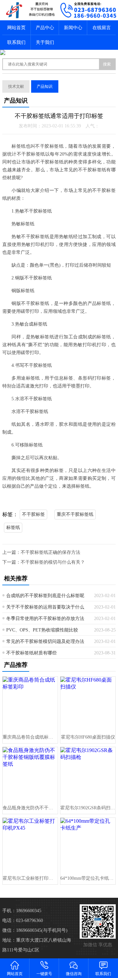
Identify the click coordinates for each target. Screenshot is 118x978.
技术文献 (16, 86)
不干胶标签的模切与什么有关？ (53, 562)
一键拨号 (44, 973)
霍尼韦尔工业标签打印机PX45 (30, 878)
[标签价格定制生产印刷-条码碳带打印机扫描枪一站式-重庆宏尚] (29, 10)
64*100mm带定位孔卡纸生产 (87, 878)
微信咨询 (74, 973)
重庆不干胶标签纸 (75, 514)
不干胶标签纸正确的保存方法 (50, 552)
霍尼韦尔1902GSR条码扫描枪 (87, 807)
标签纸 (13, 527)
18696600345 (28, 910)
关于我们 (45, 42)
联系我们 (16, 42)
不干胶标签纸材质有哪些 (31, 652)
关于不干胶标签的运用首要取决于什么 (45, 607)
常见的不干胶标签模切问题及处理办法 (45, 641)
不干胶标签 (33, 514)
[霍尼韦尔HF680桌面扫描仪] (87, 704)
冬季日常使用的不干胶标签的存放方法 (45, 618)
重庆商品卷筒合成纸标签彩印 (30, 737)
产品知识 (44, 86)
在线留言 (101, 27)
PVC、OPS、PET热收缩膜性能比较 (42, 630)
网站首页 (16, 27)
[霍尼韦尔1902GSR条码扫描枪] (87, 774)
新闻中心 (73, 27)
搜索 (107, 64)
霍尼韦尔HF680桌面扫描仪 (88, 737)
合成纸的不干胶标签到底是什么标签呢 (45, 595)
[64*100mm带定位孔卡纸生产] (87, 845)
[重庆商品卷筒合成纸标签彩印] (30, 704)
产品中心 (45, 27)
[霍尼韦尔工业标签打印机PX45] (30, 845)
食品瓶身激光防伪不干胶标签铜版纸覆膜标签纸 (30, 807)
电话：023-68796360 (22, 920)
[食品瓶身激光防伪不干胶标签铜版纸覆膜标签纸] (30, 774)
